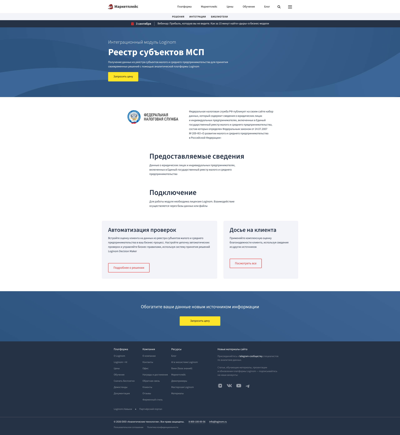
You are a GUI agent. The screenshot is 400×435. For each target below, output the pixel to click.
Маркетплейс (126, 6)
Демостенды (121, 387)
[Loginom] (110, 6)
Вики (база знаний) (181, 368)
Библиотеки (219, 17)
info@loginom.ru (218, 422)
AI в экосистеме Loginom (184, 362)
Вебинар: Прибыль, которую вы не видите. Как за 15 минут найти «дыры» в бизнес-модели (213, 24)
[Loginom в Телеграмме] (248, 385)
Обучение (249, 7)
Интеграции (197, 17)
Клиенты (147, 387)
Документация (122, 393)
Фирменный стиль (152, 399)
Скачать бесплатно (124, 381)
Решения (178, 17)
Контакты (147, 362)
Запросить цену (123, 77)
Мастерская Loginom (182, 387)
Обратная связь (151, 381)
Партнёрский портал (150, 409)
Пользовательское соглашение (128, 427)
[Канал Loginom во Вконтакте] (220, 386)
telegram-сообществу (250, 356)
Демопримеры (179, 381)
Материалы (177, 393)
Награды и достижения (155, 374)
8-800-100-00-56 (197, 422)
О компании (149, 356)
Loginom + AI (120, 362)
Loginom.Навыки (123, 409)
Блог (267, 7)
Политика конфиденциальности (162, 427)
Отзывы (146, 393)
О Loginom (119, 356)
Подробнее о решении (128, 268)
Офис (145, 368)
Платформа (184, 7)
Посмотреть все (246, 263)
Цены (230, 7)
